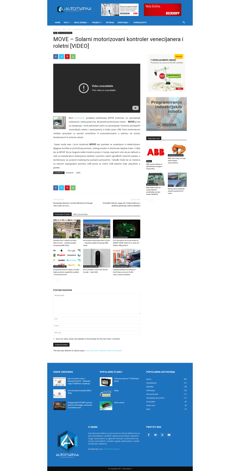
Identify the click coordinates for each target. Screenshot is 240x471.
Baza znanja (80, 22)
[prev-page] (54, 279)
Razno (149, 161)
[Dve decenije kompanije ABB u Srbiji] (59, 393)
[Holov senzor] (106, 405)
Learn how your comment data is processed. (104, 350)
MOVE (78, 173)
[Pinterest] (67, 56)
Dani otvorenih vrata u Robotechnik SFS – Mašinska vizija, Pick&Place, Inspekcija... (79, 381)
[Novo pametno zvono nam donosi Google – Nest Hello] (96, 258)
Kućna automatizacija (75, 29)
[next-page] (58, 279)
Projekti (96, 22)
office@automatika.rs (111, 449)
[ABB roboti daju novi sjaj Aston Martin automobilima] (177, 149)
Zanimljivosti (140, 22)
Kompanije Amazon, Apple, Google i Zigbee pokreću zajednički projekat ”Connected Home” (66, 272)
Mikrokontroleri (152, 184)
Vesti (66, 22)
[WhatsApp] (73, 56)
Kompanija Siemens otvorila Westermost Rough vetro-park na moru (73, 204)
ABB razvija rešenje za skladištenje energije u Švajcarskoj (154, 166)
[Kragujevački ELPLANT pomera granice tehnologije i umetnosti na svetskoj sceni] (59, 405)
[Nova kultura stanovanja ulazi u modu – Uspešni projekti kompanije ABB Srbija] (96, 229)
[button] (184, 22)
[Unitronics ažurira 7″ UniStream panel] (106, 381)
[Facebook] (55, 56)
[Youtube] (169, 435)
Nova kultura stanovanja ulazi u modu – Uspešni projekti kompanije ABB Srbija (96, 242)
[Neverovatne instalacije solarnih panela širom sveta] (177, 180)
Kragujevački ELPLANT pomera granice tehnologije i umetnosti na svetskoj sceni (80, 405)
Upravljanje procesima (176, 155)
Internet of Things (60, 266)
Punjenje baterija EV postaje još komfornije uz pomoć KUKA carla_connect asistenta (124, 272)
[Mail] (155, 435)
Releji (116, 391)
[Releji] (106, 393)
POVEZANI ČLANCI (62, 214)
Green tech (57, 237)
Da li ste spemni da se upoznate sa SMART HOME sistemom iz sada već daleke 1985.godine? (126, 242)
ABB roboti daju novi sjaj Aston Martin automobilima (177, 160)
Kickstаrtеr (79, 117)
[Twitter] (61, 56)
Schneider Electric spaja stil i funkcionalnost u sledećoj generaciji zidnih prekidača (121, 204)
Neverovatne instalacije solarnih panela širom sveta (176, 191)
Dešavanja (123, 22)
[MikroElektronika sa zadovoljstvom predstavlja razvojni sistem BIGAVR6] (155, 179)
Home (57, 22)
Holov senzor (119, 403)
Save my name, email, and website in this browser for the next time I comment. (88, 339)
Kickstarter (70, 173)
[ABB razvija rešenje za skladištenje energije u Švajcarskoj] (155, 152)
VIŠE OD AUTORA (80, 214)
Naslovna (56, 29)
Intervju (110, 22)
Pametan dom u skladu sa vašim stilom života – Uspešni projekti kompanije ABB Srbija (64, 242)
